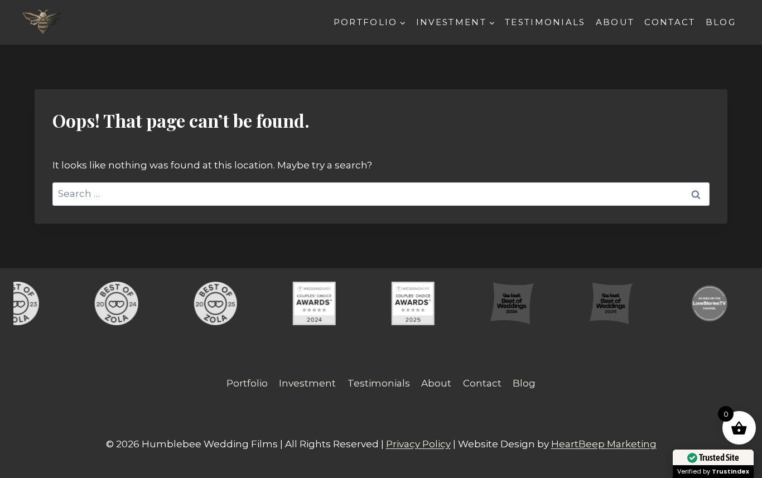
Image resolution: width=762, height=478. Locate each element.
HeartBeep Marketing (604, 444)
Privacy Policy (418, 444)
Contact (669, 22)
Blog (721, 22)
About (615, 22)
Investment (307, 383)
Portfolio (247, 383)
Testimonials (545, 22)
